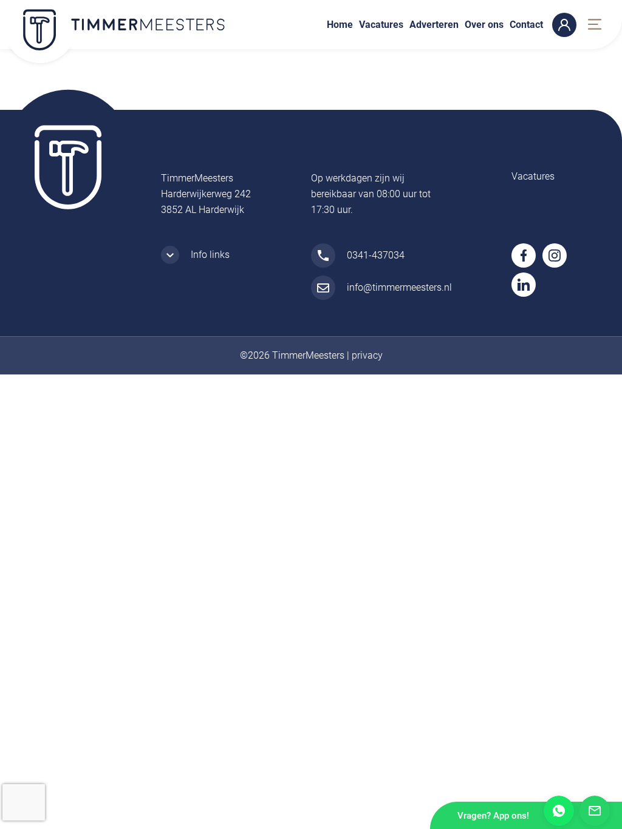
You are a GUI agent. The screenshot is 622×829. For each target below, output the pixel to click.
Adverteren (434, 24)
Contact (526, 24)
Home (340, 24)
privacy (367, 355)
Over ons (484, 24)
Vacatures (381, 24)
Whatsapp (559, 811)
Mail (594, 811)
